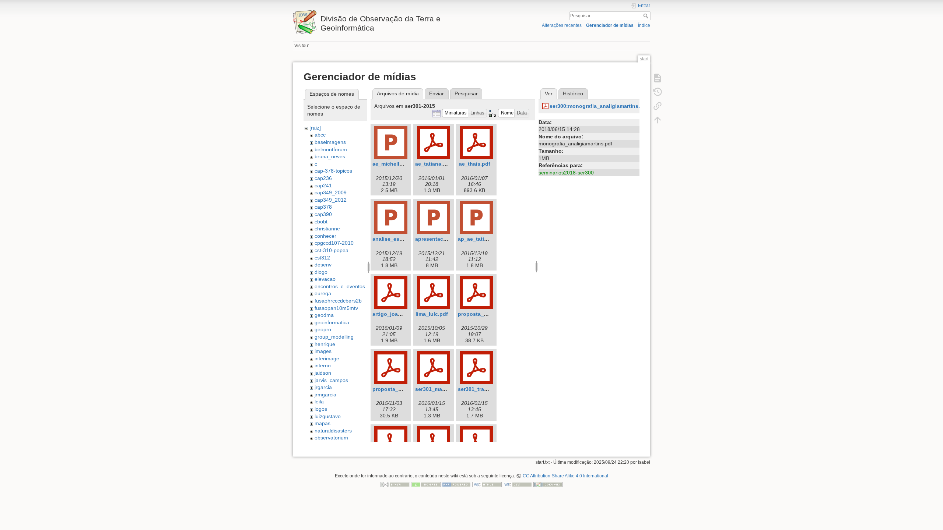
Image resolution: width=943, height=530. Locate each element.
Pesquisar (646, 15)
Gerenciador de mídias (610, 25)
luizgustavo (328, 416)
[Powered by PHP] (456, 484)
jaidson (323, 373)
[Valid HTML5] (487, 484)
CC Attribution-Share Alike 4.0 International (565, 475)
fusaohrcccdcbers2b (338, 301)
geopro (323, 329)
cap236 (323, 178)
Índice (644, 25)
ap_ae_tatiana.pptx (482, 239)
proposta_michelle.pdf (400, 389)
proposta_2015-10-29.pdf (489, 314)
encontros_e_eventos (340, 286)
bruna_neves (330, 156)
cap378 (323, 207)
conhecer (325, 236)
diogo (321, 272)
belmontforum (331, 149)
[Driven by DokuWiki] (548, 484)
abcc (320, 135)
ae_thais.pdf (474, 164)
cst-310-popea (331, 250)
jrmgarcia (325, 395)
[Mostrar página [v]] (657, 78)
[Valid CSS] (517, 484)
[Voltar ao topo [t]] (657, 120)
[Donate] (426, 484)
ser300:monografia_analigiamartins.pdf (599, 106)
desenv (323, 265)
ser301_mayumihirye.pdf (446, 389)
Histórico (573, 93)
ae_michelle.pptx (393, 164)
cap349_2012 (331, 200)
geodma (324, 315)
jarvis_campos (331, 380)
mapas (322, 423)
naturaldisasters (333, 431)
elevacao (325, 279)
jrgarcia (323, 387)
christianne (327, 229)
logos (321, 409)
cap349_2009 (331, 192)
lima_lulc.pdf (432, 314)
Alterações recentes (562, 25)
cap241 (323, 185)
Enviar (436, 93)
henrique (325, 344)
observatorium (331, 438)
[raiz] (315, 128)
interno (323, 365)
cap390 (323, 214)
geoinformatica (332, 322)
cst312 (322, 258)
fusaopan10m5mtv (336, 308)
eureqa (323, 293)
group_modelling (334, 337)
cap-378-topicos (333, 171)
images (323, 351)
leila (319, 401)
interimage (327, 358)
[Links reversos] (657, 106)
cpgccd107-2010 (334, 243)
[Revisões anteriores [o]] (657, 92)
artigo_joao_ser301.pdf (401, 314)
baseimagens (330, 142)
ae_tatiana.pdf (433, 164)
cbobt (321, 222)
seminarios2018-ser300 (566, 173)
